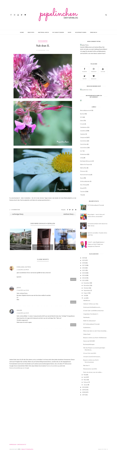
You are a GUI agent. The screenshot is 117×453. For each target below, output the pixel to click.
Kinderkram (83, 154)
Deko (81, 120)
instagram (93, 71)
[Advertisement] (94, 411)
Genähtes (83, 130)
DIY (81, 117)
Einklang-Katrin (24, 267)
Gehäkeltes (83, 127)
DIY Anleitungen (58, 32)
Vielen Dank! (87, 334)
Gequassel (83, 137)
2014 (83, 273)
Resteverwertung (85, 174)
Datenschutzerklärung (52, 366)
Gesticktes (83, 141)
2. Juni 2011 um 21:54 (23, 313)
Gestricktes (83, 147)
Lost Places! (16, 246)
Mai (85, 374)
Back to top (102, 449)
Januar (85, 384)
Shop (69, 32)
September (87, 290)
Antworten (73, 279)
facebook (84, 71)
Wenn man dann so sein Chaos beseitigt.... (95, 331)
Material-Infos (43, 32)
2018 (83, 263)
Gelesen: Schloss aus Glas (90, 304)
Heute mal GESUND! (89, 341)
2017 (83, 265)
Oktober (86, 288)
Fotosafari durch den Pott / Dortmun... (64, 247)
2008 (83, 392)
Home (22, 32)
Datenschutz (21, 444)
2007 (83, 394)
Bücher (82, 114)
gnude (19, 310)
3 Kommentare (15, 209)
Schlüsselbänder (85, 181)
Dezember (86, 283)
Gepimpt (82, 134)
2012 (83, 278)
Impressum (12, 444)
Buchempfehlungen (89, 344)
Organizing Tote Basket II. (90, 314)
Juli (84, 295)
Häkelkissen (86, 300)
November (87, 285)
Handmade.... (86, 317)
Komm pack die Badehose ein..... (92, 307)
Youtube (103, 71)
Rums (81, 178)
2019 (83, 260)
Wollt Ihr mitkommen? (89, 320)
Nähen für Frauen (85, 164)
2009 (83, 389)
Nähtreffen (83, 168)
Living (81, 157)
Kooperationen (80, 32)
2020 (83, 258)
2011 (83, 280)
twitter (84, 78)
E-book (82, 124)
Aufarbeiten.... (87, 327)
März (85, 379)
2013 (83, 275)
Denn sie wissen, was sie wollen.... (92, 372)
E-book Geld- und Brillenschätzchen (93, 310)
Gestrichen (83, 144)
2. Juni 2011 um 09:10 (23, 269)
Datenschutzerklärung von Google (19, 368)
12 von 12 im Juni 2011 (89, 353)
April (85, 377)
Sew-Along (83, 184)
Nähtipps (31, 32)
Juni (85, 298)
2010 (83, 387)
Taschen (82, 191)
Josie (19, 287)
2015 (83, 270)
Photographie (43, 41)
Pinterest (83, 171)
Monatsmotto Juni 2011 (90, 369)
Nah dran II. (86, 365)
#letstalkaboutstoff (85, 110)
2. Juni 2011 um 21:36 (23, 290)
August (86, 293)
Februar (86, 382)
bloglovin (93, 78)
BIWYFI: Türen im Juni (41, 246)
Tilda (81, 195)
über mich (93, 32)
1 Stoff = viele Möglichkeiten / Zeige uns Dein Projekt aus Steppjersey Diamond (96, 244)
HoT (81, 151)
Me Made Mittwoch (85, 161)
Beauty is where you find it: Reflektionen (95, 337)
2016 (83, 268)
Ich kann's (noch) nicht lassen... (92, 356)
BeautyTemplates (27, 449)
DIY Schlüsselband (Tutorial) (96, 205)
